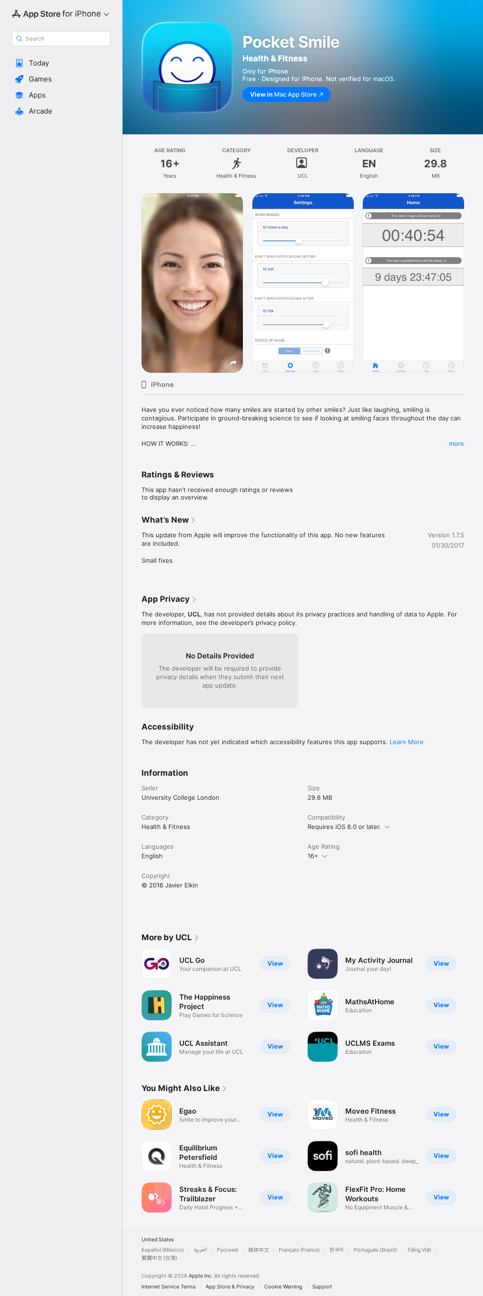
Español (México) (163, 1250)
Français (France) (299, 1250)
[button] (61, 63)
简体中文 (258, 1250)
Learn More (407, 742)
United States (158, 1239)
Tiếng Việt (419, 1250)
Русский (227, 1250)
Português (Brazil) (375, 1250)
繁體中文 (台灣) (159, 1258)
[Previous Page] (132, 1156)
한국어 (337, 1250)
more (456, 443)
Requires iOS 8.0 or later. (344, 826)
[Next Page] (473, 1156)
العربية (200, 1250)
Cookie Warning (283, 1286)
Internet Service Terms (169, 1286)
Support (322, 1286)
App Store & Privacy (230, 1286)
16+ (313, 856)
